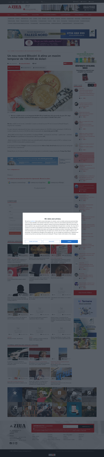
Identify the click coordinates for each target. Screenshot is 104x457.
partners (33, 221)
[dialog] (52, 228)
